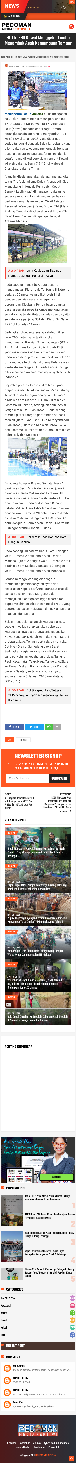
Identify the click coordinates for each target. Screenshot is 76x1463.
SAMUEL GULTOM (20, 1378)
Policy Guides (23, 1448)
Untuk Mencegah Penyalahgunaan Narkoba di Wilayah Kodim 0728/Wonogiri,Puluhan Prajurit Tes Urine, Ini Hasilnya (36, 852)
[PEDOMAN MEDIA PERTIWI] (38, 1436)
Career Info (54, 1448)
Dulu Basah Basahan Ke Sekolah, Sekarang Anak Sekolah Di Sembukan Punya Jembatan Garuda (37, 1019)
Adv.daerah (6, 1306)
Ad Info (37, 1443)
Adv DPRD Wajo (8, 1298)
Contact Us (24, 1443)
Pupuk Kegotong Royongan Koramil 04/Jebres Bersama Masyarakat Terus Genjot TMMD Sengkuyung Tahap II (37, 920)
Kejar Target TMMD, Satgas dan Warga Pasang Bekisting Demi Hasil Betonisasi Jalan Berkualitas (37, 887)
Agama (4, 1313)
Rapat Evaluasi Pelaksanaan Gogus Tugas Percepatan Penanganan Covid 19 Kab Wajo (45, 1253)
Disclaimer (39, 1448)
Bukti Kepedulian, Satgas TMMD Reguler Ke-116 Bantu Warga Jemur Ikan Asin (38, 695)
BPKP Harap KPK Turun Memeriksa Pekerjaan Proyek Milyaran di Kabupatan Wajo (50, 1216)
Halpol (4, 1327)
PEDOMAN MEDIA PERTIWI (45, 1455)
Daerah (4, 1320)
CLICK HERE (56, 1177)
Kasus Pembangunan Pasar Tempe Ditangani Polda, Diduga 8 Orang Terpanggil (49, 1235)
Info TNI (23, 740)
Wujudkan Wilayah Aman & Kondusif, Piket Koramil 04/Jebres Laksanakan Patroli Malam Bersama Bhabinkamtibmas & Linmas (34, 984)
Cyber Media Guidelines (56, 1443)
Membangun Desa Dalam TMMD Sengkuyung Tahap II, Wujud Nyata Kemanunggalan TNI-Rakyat (35, 953)
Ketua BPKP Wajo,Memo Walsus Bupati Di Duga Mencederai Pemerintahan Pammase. (47, 1198)
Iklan (3, 1335)
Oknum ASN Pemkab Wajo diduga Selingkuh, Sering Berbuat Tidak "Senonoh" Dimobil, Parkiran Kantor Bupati (49, 1273)
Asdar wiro (18, 1402)
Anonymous (19, 1366)
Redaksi (11, 1443)
